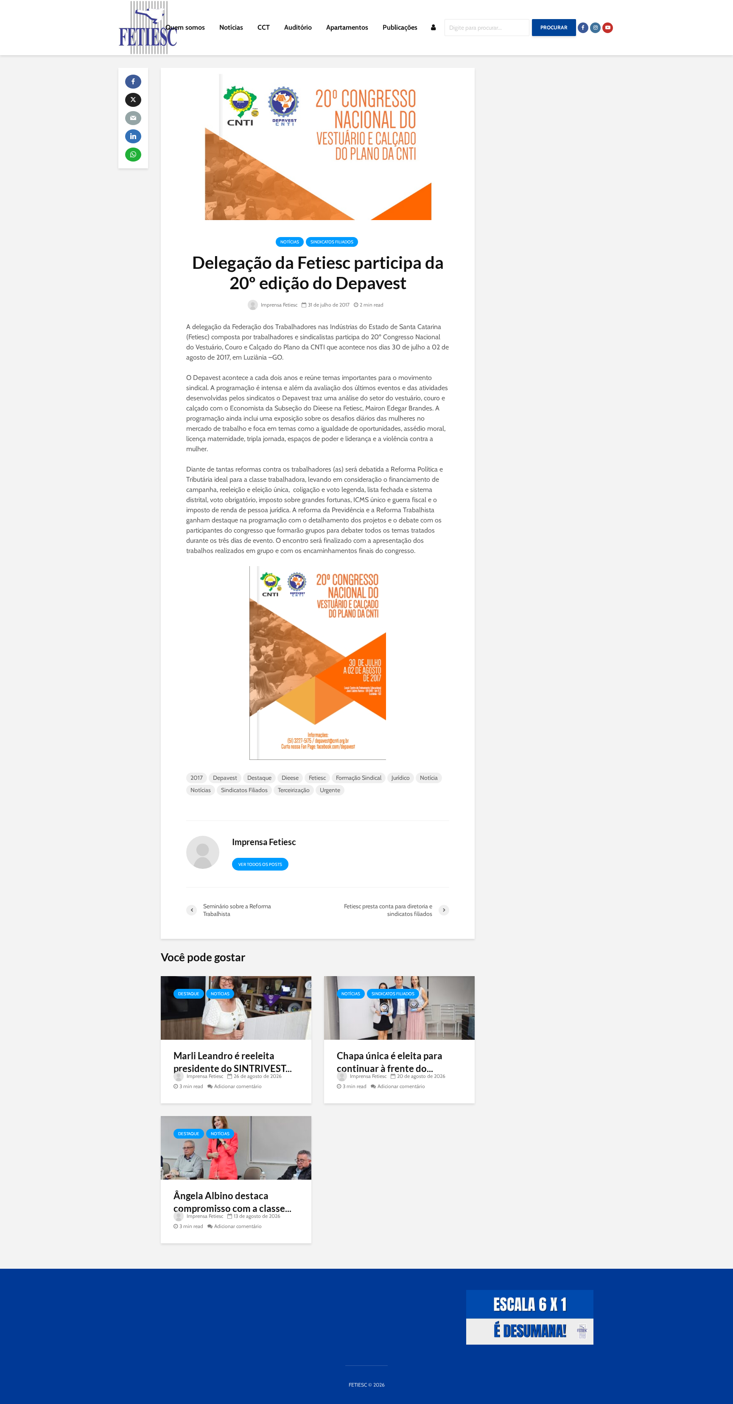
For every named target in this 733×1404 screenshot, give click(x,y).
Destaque (259, 778)
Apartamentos (347, 27)
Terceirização (294, 790)
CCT (263, 27)
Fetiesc (317, 778)
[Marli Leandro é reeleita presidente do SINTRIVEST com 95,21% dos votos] (236, 1007)
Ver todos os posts (260, 864)
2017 (196, 778)
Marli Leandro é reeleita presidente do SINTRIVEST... (232, 1062)
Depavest (225, 778)
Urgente (330, 790)
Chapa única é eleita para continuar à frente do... (389, 1062)
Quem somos (185, 27)
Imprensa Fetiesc (278, 304)
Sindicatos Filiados (332, 242)
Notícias (231, 27)
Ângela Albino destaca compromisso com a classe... (232, 1202)
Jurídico (401, 778)
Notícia (429, 778)
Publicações (400, 27)
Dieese (290, 778)
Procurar (554, 27)
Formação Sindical (358, 778)
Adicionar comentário (238, 1086)
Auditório (298, 27)
